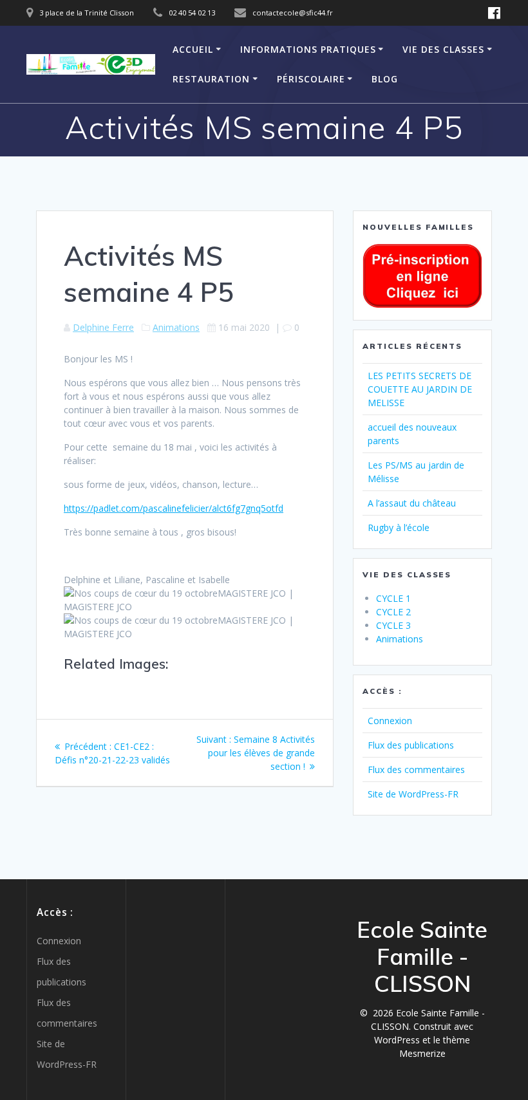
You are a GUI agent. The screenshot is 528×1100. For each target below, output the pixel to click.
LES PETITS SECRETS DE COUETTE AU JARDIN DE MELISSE (420, 389)
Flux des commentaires (416, 769)
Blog (385, 79)
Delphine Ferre (103, 327)
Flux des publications (411, 745)
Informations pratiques (308, 49)
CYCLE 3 (393, 625)
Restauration (211, 79)
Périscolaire (311, 79)
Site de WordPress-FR (413, 794)
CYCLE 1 (393, 598)
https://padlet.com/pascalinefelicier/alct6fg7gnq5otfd (173, 508)
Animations (176, 327)
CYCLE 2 (393, 612)
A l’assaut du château (412, 503)
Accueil (193, 49)
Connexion (390, 720)
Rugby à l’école (398, 527)
